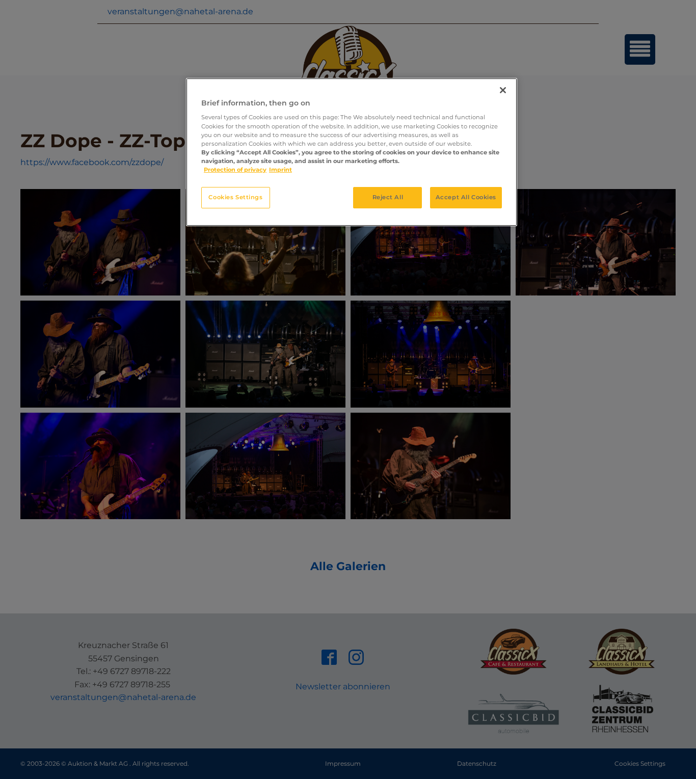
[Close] (503, 90)
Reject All (388, 197)
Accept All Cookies (466, 197)
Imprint (280, 169)
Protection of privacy (235, 169)
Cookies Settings (235, 197)
